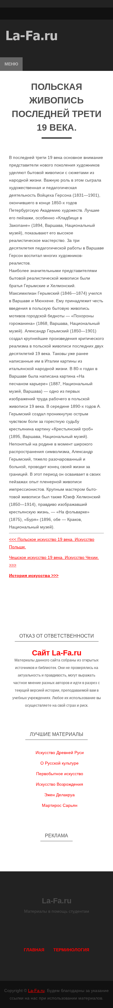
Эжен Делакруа (59, 794)
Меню (11, 64)
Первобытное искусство (59, 773)
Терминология (71, 949)
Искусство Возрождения (59, 784)
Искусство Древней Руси (60, 752)
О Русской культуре (59, 763)
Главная (34, 949)
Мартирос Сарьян (59, 805)
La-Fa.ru (36, 990)
